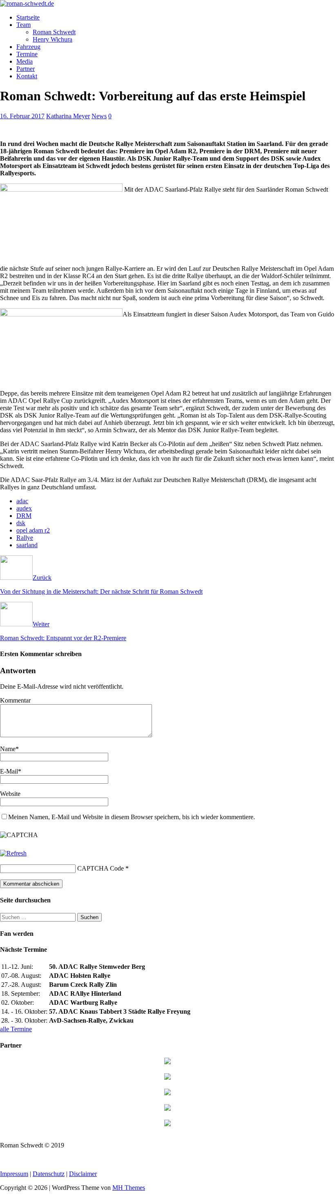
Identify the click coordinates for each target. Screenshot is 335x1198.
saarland (27, 545)
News (99, 116)
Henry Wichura (52, 39)
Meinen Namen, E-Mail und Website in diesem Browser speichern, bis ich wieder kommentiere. (131, 816)
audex (24, 508)
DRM (23, 515)
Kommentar (15, 700)
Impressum (14, 1173)
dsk (20, 522)
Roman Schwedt (54, 32)
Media (24, 61)
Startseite (28, 17)
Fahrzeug (28, 46)
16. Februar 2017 (22, 116)
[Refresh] (13, 853)
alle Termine (16, 1029)
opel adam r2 (33, 530)
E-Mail (9, 771)
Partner (25, 68)
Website (10, 793)
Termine (27, 54)
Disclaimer (83, 1173)
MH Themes (128, 1187)
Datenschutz (49, 1173)
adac (22, 500)
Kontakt (26, 76)
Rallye (24, 537)
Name (8, 748)
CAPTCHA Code (100, 868)
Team (23, 24)
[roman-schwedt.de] (27, 3)
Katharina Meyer (68, 116)
